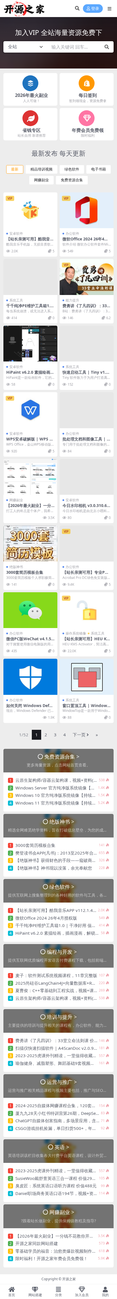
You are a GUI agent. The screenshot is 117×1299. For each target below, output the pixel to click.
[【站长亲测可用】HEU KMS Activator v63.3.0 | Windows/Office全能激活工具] (87, 610)
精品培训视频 (41, 169)
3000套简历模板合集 (24, 572)
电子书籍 (98, 169)
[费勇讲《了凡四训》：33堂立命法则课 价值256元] (87, 277)
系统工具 (16, 300)
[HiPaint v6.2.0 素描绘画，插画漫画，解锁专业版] (30, 344)
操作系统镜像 (76, 633)
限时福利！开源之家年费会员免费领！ (51, 1258)
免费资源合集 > (62, 756)
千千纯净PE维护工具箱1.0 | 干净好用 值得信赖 (29, 308)
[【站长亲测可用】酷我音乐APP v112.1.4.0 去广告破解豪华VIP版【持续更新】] (30, 210)
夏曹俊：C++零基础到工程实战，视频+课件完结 (60, 990)
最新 (14, 169)
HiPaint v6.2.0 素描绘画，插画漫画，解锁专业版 (30, 374)
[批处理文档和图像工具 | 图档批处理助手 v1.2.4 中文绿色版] (87, 410)
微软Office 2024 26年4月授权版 (85, 241)
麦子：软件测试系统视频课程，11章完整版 (56, 975)
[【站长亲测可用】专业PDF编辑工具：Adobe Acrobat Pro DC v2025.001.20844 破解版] (87, 543)
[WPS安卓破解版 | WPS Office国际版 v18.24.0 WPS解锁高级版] (30, 410)
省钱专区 (31, 130)
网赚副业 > (61, 1211)
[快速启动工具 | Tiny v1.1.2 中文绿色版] (87, 344)
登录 (95, 9)
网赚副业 (41, 180)
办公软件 (72, 233)
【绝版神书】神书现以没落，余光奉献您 (53, 868)
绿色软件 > (61, 886)
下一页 (79, 734)
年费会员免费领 (88, 130)
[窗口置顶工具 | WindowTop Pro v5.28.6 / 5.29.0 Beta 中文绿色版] (87, 677)
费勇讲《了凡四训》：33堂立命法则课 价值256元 (86, 308)
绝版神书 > (61, 821)
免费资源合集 (72, 180)
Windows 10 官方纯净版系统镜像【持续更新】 (60, 795)
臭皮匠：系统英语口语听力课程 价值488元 (56, 1185)
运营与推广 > (62, 1081)
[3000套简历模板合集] (30, 543)
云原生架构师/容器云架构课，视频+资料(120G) (60, 780)
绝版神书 (16, 566)
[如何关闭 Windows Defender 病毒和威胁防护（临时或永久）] (30, 677)
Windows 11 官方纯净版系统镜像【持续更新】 (60, 803)
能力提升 (72, 300)
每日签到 (88, 95)
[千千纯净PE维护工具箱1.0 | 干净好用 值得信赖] (30, 277)
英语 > (62, 1146)
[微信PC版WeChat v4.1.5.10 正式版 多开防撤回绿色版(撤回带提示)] (30, 610)
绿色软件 (71, 169)
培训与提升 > (62, 1016)
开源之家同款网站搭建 (36, 1243)
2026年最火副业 (31, 95)
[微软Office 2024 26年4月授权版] (87, 210)
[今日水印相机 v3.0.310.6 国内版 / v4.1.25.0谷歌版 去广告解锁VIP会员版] (87, 477)
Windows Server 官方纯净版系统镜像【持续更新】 (63, 788)
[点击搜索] (107, 47)
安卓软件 (16, 233)
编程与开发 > (62, 951)
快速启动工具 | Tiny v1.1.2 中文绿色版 (85, 374)
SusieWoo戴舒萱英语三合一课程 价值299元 (57, 1178)
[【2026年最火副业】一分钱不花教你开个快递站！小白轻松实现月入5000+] (30, 477)
